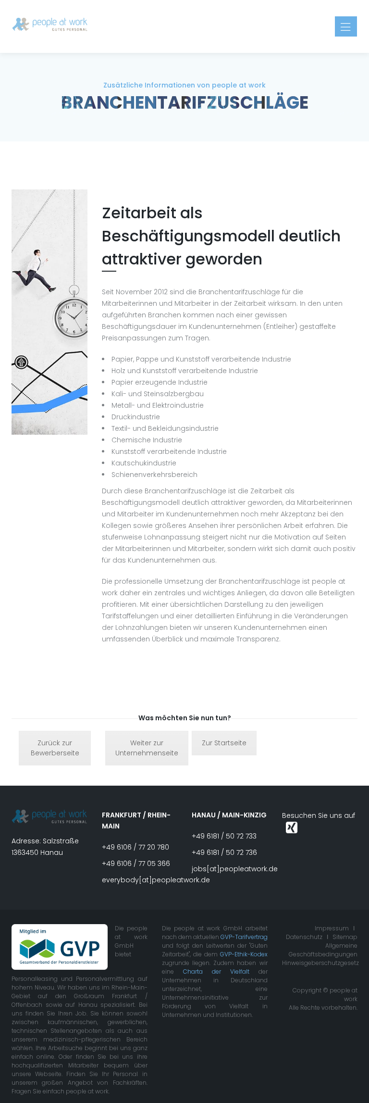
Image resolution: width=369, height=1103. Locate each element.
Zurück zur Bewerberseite (55, 748)
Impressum (332, 928)
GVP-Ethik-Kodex (244, 954)
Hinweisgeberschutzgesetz (320, 963)
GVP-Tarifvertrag (244, 937)
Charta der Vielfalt (216, 971)
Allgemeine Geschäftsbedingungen (323, 949)
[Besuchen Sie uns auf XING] (291, 827)
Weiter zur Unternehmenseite (146, 748)
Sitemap (344, 937)
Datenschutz (304, 937)
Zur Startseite (224, 743)
